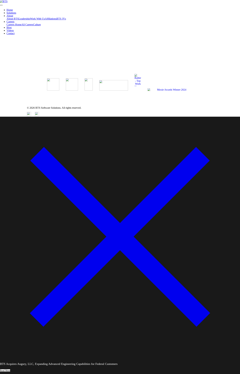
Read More (6, 69)
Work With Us (37, 18)
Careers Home (14, 24)
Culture (37, 24)
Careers (10, 21)
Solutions (11, 12)
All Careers (27, 24)
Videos (10, 30)
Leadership (24, 18)
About (10, 15)
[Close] (120, 355)
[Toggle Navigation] (1, 5)
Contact (11, 33)
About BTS (13, 18)
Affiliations (50, 18)
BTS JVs (61, 18)
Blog (9, 27)
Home (10, 9)
